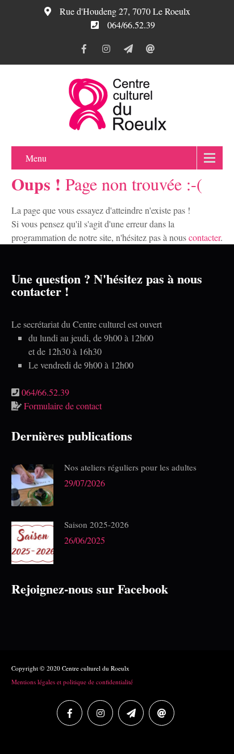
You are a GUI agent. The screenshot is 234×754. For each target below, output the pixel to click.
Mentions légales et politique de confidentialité (72, 681)
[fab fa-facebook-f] (84, 50)
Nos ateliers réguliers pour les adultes (130, 467)
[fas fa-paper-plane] (128, 50)
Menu (36, 158)
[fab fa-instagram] (106, 50)
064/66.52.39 (45, 392)
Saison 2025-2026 (96, 524)
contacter (204, 237)
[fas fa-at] (150, 50)
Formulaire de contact (63, 406)
